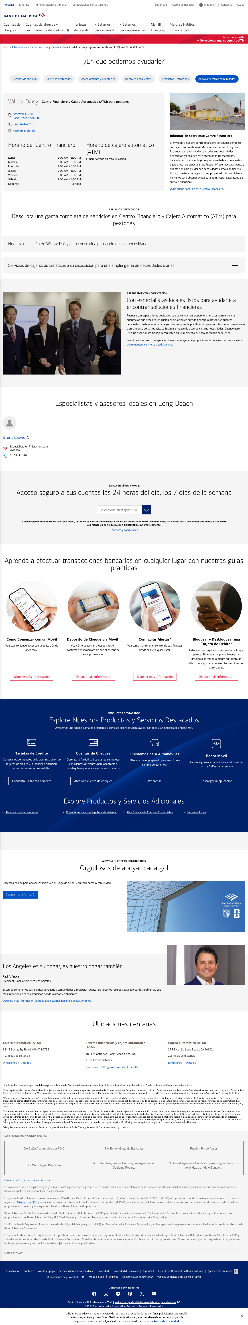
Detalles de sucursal (25, 79)
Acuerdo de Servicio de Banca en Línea (27, 1180)
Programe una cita (114, 1067)
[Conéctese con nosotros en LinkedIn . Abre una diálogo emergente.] (118, 1294)
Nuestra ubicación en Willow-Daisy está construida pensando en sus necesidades (124, 244)
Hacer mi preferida (24, 130)
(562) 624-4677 (23, 124)
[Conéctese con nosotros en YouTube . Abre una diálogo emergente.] (154, 1294)
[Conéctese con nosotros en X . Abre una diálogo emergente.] (142, 1294)
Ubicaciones (19, 47)
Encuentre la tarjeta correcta (31, 781)
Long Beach (52, 47)
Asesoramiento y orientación (98, 79)
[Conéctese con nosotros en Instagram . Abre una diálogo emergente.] (106, 1294)
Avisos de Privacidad (166, 1321)
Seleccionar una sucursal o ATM (222, 40)
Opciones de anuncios (220, 1271)
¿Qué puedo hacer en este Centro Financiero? (197, 189)
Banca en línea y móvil (138, 79)
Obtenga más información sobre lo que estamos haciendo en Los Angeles (47, 1000)
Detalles (26, 1062)
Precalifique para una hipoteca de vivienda (91, 812)
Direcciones (10, 1062)
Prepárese (155, 781)
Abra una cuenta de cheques (93, 781)
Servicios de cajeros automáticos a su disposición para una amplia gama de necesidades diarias (124, 265)
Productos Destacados (175, 79)
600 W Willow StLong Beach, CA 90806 (26, 116)
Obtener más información (32, 677)
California (36, 47)
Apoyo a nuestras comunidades (216, 79)
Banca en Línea (196, 812)
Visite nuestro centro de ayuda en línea (150, 344)
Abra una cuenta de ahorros (21, 812)
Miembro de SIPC (27, 1202)
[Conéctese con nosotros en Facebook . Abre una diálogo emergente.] (94, 1294)
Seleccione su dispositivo (118, 510)
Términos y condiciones (124, 530)
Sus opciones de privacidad (62, 1277)
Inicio (6, 47)
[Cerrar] (242, 1316)
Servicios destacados (59, 79)
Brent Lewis (14, 437)
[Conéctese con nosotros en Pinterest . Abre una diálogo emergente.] (130, 1294)
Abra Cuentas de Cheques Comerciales (150, 812)
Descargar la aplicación (216, 781)
